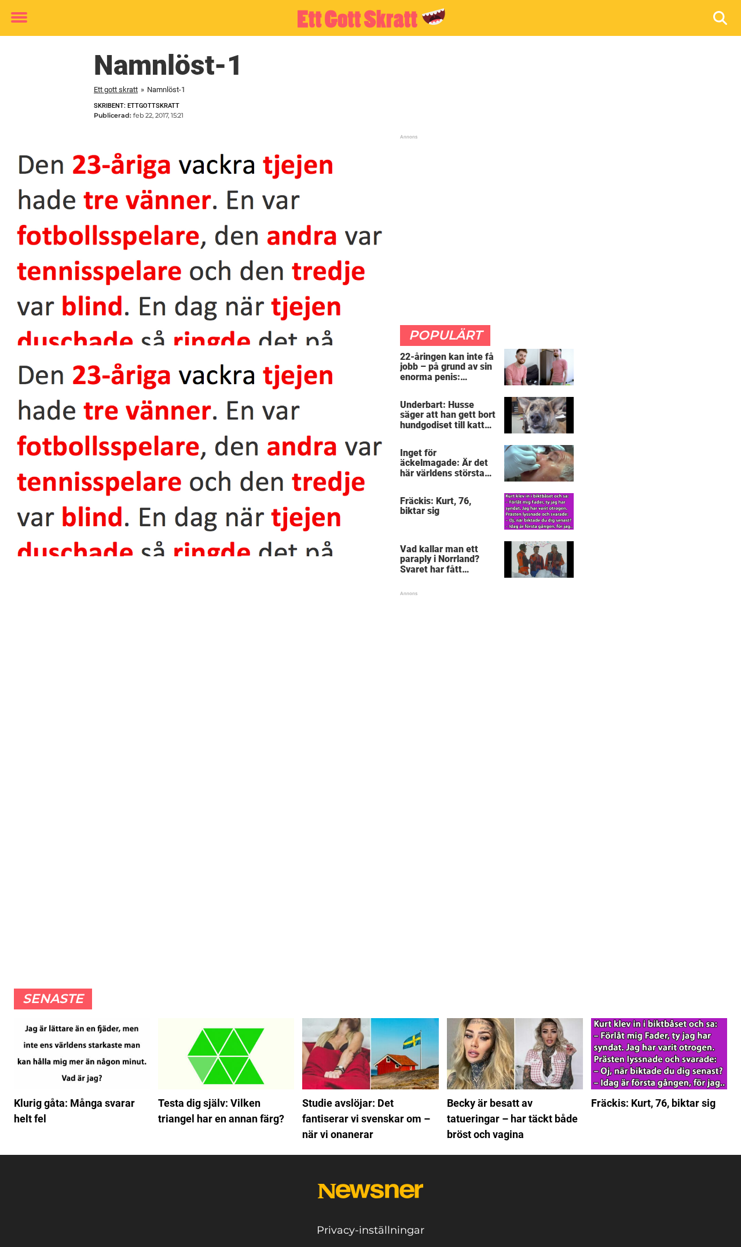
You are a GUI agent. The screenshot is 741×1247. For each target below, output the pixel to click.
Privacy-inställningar (370, 1230)
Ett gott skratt (116, 89)
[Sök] (721, 18)
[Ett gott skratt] (366, 18)
